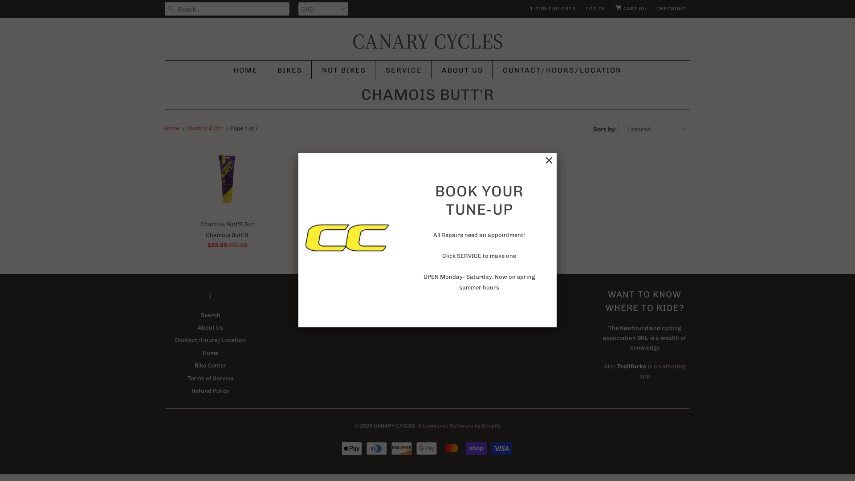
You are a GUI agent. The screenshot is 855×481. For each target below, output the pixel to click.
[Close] (549, 160)
